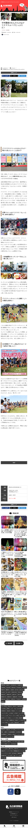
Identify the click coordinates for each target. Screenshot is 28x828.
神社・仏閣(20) (4, 732)
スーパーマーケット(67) (6, 753)
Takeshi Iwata (6, 34)
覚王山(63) (22, 689)
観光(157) (3, 729)
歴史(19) (8, 729)
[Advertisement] (14, 52)
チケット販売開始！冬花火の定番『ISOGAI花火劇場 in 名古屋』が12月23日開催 (7, 531)
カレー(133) (22, 715)
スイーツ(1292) (4, 724)
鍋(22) (16, 720)
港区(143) (3, 699)
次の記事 (18, 643)
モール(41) (23, 750)
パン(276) (22, 722)
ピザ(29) (15, 713)
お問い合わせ (14, 817)
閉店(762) (16, 748)
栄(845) (7, 685)
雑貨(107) (3, 750)
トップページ (4, 827)
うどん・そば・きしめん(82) (16, 708)
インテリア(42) (9, 750)
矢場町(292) (19, 685)
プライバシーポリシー (14, 815)
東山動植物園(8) (12, 732)
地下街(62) (14, 753)
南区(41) (8, 699)
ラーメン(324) (19, 710)
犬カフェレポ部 (12, 498)
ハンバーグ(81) (15, 717)
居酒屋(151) (11, 720)
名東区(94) (13, 699)
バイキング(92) (4, 722)
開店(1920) (11, 748)
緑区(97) (3, 701)
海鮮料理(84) (20, 706)
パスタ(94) (11, 713)
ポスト (14, 75)
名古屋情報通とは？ (14, 813)
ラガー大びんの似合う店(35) (18, 741)
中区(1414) (20, 692)
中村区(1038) (14, 692)
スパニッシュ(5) (4, 715)
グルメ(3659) (4, 706)
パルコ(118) (9, 755)
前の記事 (10, 643)
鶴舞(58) (7, 689)
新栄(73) (3, 689)
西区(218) (14, 694)
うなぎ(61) (3, 708)
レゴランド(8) (11, 736)
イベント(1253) (4, 748)
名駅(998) (3, 685)
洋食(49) (8, 710)
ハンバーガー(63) (4, 720)
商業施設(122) (16, 750)
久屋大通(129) (13, 685)
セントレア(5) (4, 736)
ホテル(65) (13, 729)
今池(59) (12, 689)
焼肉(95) (21, 717)
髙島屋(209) (20, 753)
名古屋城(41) (4, 734)
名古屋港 (7, 30)
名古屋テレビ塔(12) (12, 734)
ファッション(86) (22, 748)
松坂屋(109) (3, 755)
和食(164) (10, 706)
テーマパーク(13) (19, 729)
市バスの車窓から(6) (5, 743)
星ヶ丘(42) (8, 692)
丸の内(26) (19, 687)
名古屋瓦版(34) (14, 743)
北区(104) (19, 694)
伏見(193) (13, 687)
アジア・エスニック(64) (14, 715)
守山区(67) (18, 699)
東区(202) (3, 694)
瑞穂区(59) (15, 696)
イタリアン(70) (4, 713)
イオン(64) (3, 757)
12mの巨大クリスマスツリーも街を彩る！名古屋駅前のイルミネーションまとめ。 (7, 633)
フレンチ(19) (21, 713)
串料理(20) (3, 710)
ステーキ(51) (8, 717)
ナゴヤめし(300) (22, 720)
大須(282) (3, 687)
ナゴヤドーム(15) (20, 734)
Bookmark (23, 75)
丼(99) (8, 708)
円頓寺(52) (24, 687)
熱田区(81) (9, 696)
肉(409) (2, 717)
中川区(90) (20, 696)
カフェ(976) (11, 722)
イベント (3, 30)
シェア (6, 75)
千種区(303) (8, 694)
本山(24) (3, 692)
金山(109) (8, 687)
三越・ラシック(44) (17, 755)
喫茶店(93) (17, 722)
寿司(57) (14, 706)
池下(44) (16, 689)
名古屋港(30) (18, 732)
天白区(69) (24, 699)
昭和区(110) (3, 696)
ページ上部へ (14, 827)
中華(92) (13, 710)
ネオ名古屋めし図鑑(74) (6, 741)
